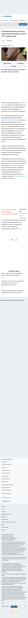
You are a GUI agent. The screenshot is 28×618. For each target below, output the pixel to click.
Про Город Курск (5, 476)
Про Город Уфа (5, 481)
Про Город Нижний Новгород (8, 484)
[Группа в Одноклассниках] (5, 501)
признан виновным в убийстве (10, 120)
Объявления (4, 516)
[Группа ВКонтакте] (7, 63)
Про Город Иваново (6, 470)
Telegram (3, 506)
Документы (22, 20)
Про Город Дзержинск (6, 487)
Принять (23, 24)
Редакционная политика (6, 514)
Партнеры (4, 529)
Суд (3, 40)
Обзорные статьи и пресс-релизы (8, 522)
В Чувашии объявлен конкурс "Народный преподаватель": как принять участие (12, 292)
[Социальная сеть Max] (14, 66)
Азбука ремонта (4, 20)
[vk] (12, 240)
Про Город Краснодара (6, 493)
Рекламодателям (5, 527)
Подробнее (4, 571)
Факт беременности (20, 176)
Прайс (3, 524)
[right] (26, 20)
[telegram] (16, 240)
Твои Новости (4, 461)
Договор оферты (5, 519)
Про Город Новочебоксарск (7, 459)
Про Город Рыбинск (6, 478)
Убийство (9, 40)
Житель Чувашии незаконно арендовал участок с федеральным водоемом (12, 275)
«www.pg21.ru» (12, 534)
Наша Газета (4, 467)
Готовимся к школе (13, 20)
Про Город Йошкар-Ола (6, 464)
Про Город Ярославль (6, 473)
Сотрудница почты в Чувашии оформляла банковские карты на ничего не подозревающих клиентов (12, 283)
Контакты (4, 511)
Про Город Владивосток (6, 490)
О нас (3, 509)
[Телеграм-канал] (20, 63)
